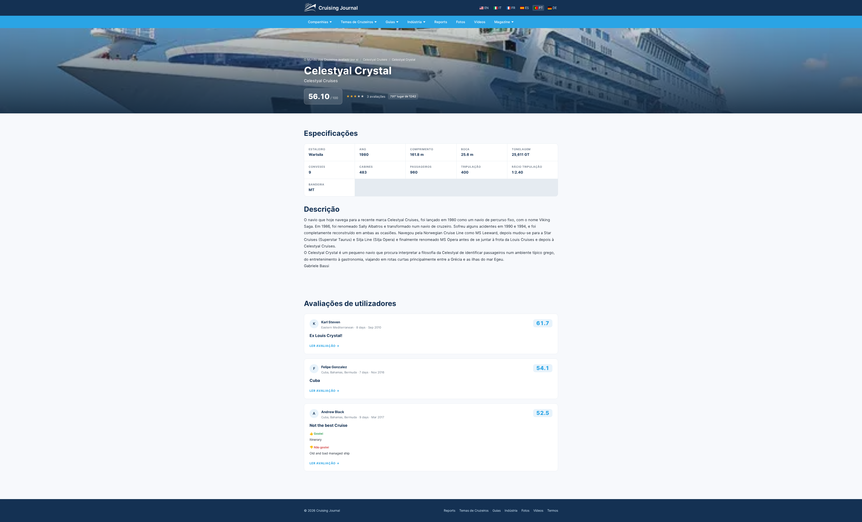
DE (555, 8)
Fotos (460, 22)
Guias (390, 22)
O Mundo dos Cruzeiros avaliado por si (331, 59)
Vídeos (479, 22)
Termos (552, 510)
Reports (440, 22)
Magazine (502, 22)
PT (541, 8)
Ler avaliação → (324, 346)
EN (486, 8)
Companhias (318, 22)
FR (513, 8)
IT (500, 8)
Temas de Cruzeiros (357, 22)
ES (527, 8)
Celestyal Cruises (375, 59)
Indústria (414, 22)
